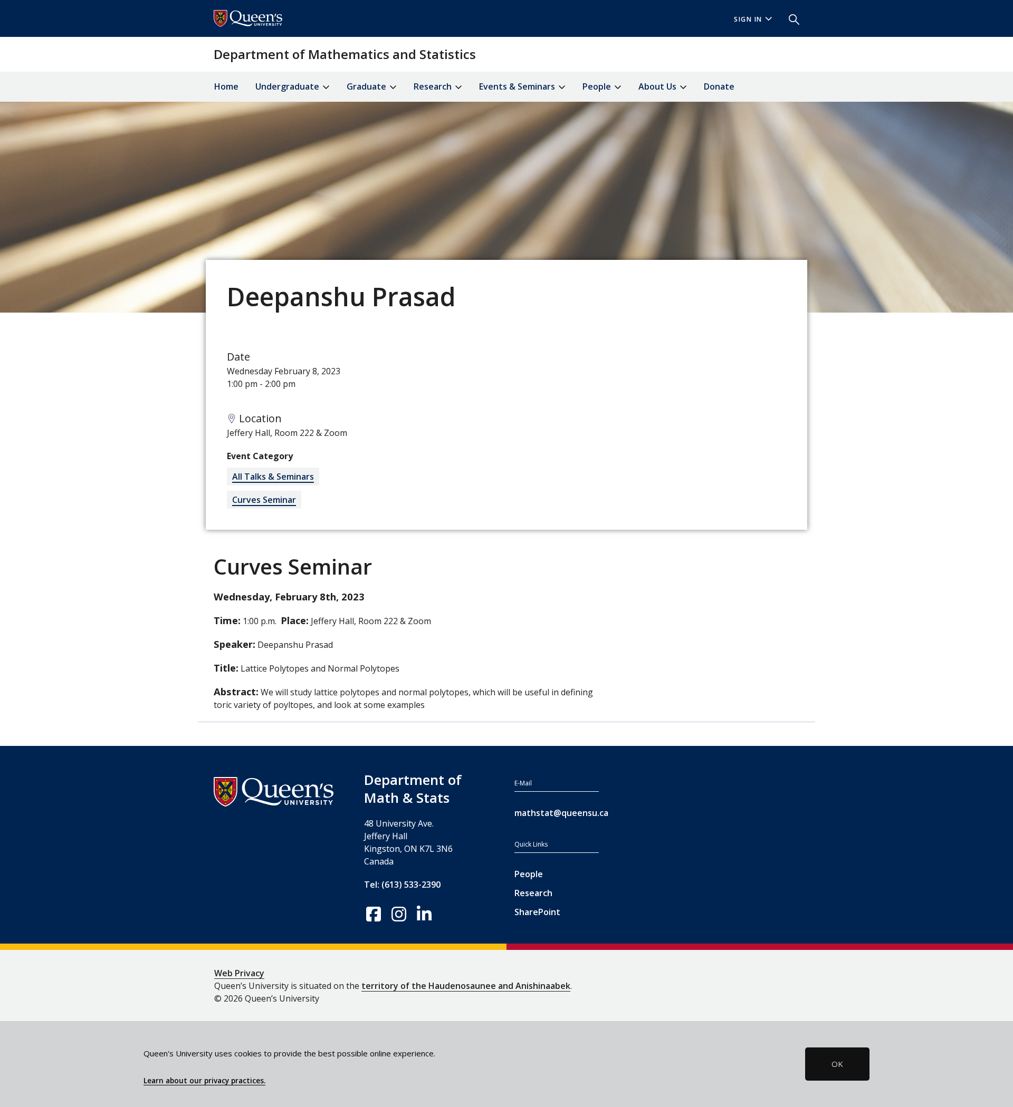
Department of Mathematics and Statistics (345, 54)
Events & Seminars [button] (518, 86)
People (528, 874)
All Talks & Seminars (273, 476)
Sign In (748, 19)
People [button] (597, 86)
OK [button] (837, 1064)
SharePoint (537, 912)
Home (226, 86)
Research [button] (434, 86)
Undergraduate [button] (288, 86)
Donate (719, 86)
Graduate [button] (367, 86)
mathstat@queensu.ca (556, 813)
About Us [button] (658, 86)
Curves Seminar (264, 500)
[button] (789, 18)
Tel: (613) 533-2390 (402, 884)
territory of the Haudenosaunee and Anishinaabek (465, 986)
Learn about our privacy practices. (204, 1080)
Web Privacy (239, 973)
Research (533, 893)
